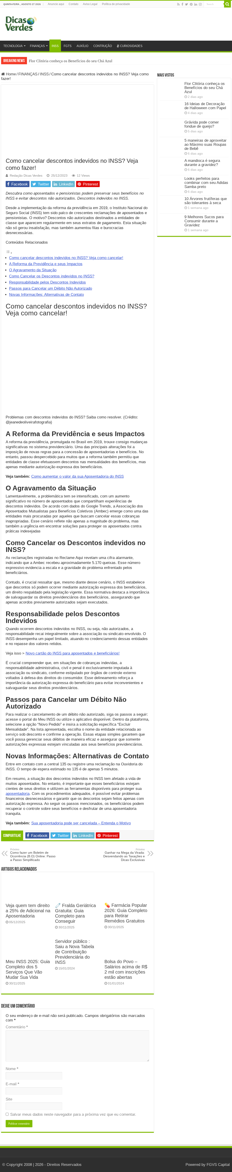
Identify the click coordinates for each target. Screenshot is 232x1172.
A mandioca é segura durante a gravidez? (202, 162)
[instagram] (200, 4)
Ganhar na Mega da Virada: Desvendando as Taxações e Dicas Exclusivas (124, 855)
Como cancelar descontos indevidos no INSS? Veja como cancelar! (66, 258)
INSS (55, 46)
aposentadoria (17, 793)
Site (9, 1099)
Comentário (17, 1027)
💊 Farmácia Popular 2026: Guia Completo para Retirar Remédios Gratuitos (125, 913)
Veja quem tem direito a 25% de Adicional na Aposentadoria (28, 910)
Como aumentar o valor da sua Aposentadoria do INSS (77, 476)
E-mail (12, 1084)
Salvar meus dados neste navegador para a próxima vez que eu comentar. (73, 1114)
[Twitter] (186, 4)
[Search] (227, 4)
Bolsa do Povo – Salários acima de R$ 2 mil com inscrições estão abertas (125, 969)
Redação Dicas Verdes (26, 175)
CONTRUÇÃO (102, 46)
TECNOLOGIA (13, 46)
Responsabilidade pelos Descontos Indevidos (47, 282)
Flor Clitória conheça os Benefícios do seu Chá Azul (70, 61)
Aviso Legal (90, 4)
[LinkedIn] (196, 4)
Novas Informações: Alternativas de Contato (46, 294)
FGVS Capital (218, 1164)
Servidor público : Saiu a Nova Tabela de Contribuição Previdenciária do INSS (74, 952)
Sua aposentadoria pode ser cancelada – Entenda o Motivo (81, 823)
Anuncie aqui (56, 4)
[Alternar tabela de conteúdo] (9, 253)
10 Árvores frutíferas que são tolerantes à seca (205, 201)
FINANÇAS (37, 46)
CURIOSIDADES (131, 46)
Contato (73, 4)
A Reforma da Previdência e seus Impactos (45, 264)
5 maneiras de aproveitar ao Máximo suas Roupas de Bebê (205, 144)
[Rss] (178, 4)
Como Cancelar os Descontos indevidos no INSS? (51, 276)
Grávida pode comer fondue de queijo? (201, 124)
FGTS (68, 46)
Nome (12, 1069)
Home (10, 74)
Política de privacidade (116, 4)
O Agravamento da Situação (32, 270)
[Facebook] (182, 4)
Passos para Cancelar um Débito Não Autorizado (50, 288)
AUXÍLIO (82, 46)
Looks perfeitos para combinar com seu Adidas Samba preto (206, 182)
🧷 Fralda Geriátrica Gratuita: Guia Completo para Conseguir (75, 913)
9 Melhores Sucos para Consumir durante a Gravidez (204, 221)
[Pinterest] (191, 4)
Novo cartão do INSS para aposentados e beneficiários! (73, 653)
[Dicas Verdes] (21, 23)
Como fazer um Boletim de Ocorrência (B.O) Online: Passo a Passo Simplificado (33, 855)
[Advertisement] (77, 123)
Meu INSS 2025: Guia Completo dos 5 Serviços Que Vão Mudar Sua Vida (28, 969)
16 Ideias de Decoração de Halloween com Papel (205, 106)
